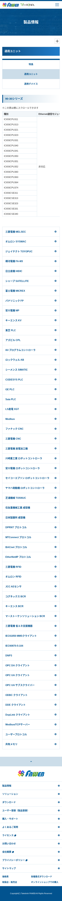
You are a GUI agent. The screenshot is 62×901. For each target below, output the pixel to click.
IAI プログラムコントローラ (20, 350)
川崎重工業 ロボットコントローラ (23, 458)
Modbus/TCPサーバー (17, 724)
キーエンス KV (13, 320)
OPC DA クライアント (17, 665)
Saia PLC (10, 399)
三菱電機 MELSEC (15, 232)
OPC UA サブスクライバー (20, 685)
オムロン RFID (13, 576)
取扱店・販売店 (9, 882)
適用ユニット (31, 74)
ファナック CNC (14, 429)
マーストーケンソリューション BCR (25, 616)
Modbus (10, 419)
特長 (31, 64)
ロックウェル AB (14, 360)
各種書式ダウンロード (41, 876)
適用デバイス (31, 83)
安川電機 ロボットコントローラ (22, 468)
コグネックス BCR (15, 596)
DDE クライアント (15, 705)
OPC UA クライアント (17, 675)
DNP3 (8, 655)
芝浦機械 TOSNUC (15, 498)
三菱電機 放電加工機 (16, 448)
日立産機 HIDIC (13, 271)
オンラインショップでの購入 (44, 882)
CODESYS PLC (14, 379)
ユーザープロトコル (16, 734)
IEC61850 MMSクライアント (21, 636)
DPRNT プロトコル (16, 527)
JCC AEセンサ (13, 586)
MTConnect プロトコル (18, 537)
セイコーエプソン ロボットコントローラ (27, 478)
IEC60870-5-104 (14, 645)
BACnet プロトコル (16, 547)
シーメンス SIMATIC (16, 369)
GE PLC (9, 389)
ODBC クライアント (16, 695)
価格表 (5, 876)
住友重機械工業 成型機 (17, 507)
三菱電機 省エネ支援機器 (19, 626)
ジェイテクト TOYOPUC (19, 251)
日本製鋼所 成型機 (15, 517)
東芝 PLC (10, 330)
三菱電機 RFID (13, 567)
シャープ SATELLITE (17, 281)
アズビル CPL (13, 340)
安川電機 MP (12, 310)
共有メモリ (11, 744)
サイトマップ (9, 868)
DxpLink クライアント (17, 714)
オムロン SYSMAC (15, 241)
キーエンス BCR (14, 606)
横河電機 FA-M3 (14, 261)
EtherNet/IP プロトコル (18, 557)
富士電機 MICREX (15, 291)
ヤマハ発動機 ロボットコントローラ (25, 488)
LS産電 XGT (12, 409)
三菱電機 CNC (13, 438)
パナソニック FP (14, 300)
